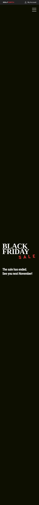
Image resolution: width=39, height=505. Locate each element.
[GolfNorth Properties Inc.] (8, 3)
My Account (32, 2)
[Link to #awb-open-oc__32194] (34, 9)
